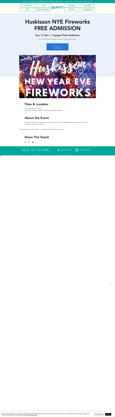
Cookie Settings (99, 414)
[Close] (113, 414)
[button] (57, 1)
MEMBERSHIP (87, 10)
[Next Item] (110, 284)
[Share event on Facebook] (25, 142)
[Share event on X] (29, 142)
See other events (57, 48)
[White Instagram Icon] (77, 150)
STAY (27, 10)
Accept (108, 414)
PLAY (43, 6)
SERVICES (71, 9)
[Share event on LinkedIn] (33, 142)
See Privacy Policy (32, 415)
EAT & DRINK (27, 6)
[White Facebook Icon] (58, 149)
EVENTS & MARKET (43, 10)
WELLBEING (87, 6)
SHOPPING (71, 6)
